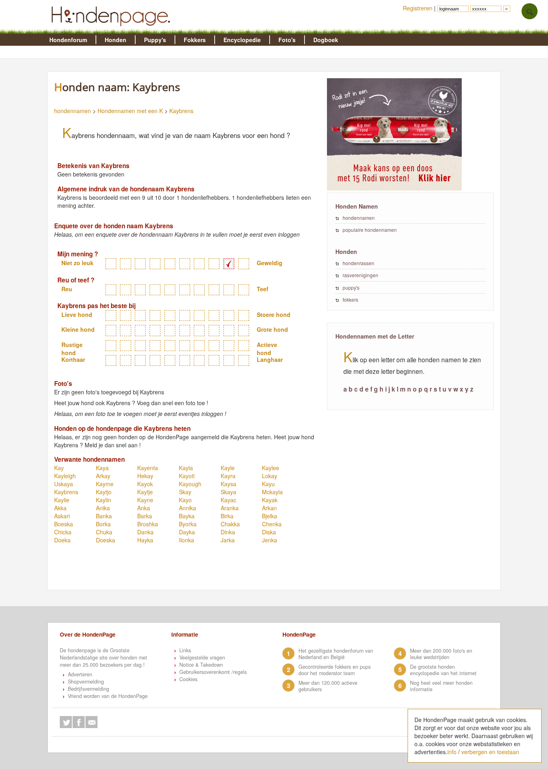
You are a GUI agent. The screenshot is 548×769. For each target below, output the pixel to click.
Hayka (145, 540)
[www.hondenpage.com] (112, 30)
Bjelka (269, 516)
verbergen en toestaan (490, 752)
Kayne (145, 500)
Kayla (186, 468)
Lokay (269, 476)
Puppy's (155, 40)
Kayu (268, 484)
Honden (115, 40)
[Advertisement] (198, 570)
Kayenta (147, 468)
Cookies (188, 679)
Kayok (145, 484)
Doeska (105, 540)
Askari (62, 516)
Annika (187, 508)
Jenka (269, 540)
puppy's (351, 287)
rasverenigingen (360, 275)
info (452, 752)
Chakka (230, 524)
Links (185, 650)
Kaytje (145, 492)
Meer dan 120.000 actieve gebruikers (327, 686)
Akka (60, 508)
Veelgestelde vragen (202, 657)
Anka (143, 508)
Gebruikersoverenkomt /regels (213, 672)
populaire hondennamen (370, 229)
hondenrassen (358, 263)
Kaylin (103, 500)
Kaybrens (181, 111)
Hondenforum (68, 40)
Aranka (230, 508)
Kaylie (61, 500)
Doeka (62, 540)
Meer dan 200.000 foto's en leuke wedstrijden (441, 654)
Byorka (188, 524)
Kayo (185, 500)
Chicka (62, 532)
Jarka (228, 540)
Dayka (187, 532)
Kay (59, 468)
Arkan (269, 508)
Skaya (228, 492)
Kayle (228, 468)
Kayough (190, 484)
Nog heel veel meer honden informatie (441, 686)
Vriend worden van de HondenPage (108, 696)
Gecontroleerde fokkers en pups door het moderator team (334, 670)
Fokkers (195, 40)
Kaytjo (104, 492)
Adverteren (80, 674)
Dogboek (325, 40)
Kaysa (228, 484)
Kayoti (187, 476)
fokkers (350, 299)
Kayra (228, 476)
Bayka (187, 516)
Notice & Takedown (201, 664)
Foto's (287, 40)
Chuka (104, 532)
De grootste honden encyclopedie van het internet (443, 670)
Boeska (63, 524)
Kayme (105, 484)
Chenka (272, 524)
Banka (104, 516)
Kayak (270, 500)
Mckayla (272, 492)
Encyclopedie (242, 40)
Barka (144, 516)
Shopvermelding (86, 681)
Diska (269, 532)
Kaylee (270, 468)
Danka (145, 532)
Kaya (102, 468)
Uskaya (63, 484)
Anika (103, 508)
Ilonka (186, 540)
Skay (185, 492)
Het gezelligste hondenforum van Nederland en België (335, 654)
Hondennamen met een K (130, 111)
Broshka (147, 524)
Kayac (228, 500)
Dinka (228, 532)
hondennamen (72, 111)
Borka (103, 524)
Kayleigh (65, 476)
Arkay (103, 476)
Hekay (145, 476)
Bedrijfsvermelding (88, 688)
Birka (227, 516)
